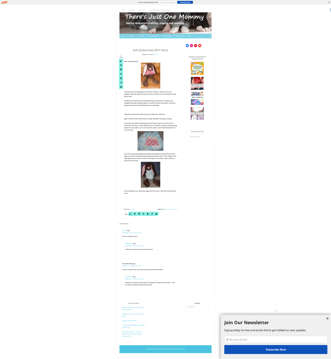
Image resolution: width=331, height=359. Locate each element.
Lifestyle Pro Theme (159, 349)
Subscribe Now (185, 2)
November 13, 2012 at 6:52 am (131, 233)
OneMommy (129, 243)
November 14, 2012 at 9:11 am (131, 266)
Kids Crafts (132, 209)
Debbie (124, 230)
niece (168, 209)
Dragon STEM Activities (129, 321)
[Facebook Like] (121, 61)
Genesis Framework (171, 349)
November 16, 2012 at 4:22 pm (134, 279)
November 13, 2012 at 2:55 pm (134, 246)
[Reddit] (121, 82)
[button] (165, 2)
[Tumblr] (121, 78)
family (165, 209)
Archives (197, 303)
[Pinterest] (121, 69)
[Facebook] (121, 65)
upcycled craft (173, 209)
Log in (183, 349)
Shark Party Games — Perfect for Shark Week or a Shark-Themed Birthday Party (132, 334)
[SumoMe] (121, 87)
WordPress (179, 349)
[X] (121, 74)
